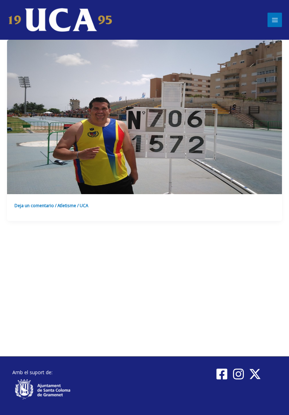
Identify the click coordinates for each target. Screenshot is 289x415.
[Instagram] (238, 374)
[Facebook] (222, 374)
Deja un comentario (34, 205)
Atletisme (66, 205)
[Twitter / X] (255, 374)
